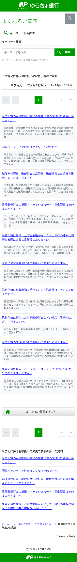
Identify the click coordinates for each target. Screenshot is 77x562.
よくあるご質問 (22, 524)
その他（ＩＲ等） (44, 524)
